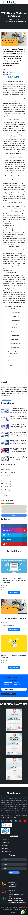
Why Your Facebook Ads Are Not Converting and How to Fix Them (18, 434)
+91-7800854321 (12, 884)
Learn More (6, 399)
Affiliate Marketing (6, 484)
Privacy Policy (21, 909)
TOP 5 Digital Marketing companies (14, 619)
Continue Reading (13, 592)
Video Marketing (5, 496)
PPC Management (6, 478)
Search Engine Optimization (8, 472)
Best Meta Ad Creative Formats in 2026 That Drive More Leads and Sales (18, 426)
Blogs (17, 19)
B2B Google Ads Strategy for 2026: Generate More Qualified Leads (18, 457)
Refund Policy (6, 911)
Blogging (3, 493)
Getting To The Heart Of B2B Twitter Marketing (13, 656)
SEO (11, 217)
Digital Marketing (5, 469)
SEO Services (5, 839)
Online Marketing (5, 490)
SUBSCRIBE (9, 693)
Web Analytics (5, 848)
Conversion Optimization (7, 487)
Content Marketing (6, 481)
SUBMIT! (14, 515)
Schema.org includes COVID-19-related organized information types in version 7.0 (13, 580)
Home (11, 19)
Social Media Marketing (7, 475)
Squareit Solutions (14, 119)
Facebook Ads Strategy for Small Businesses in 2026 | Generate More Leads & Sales (18, 442)
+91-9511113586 (12, 887)
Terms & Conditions (7, 909)
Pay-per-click (5, 842)
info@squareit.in (12, 892)
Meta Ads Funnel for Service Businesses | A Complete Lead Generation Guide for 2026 (18, 418)
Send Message (14, 872)
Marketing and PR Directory (8, 817)
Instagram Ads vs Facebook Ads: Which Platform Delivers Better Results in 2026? (18, 449)
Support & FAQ (14, 912)
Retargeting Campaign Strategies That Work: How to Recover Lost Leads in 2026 (18, 410)
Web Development (6, 851)
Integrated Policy (15, 911)
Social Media (5, 845)
